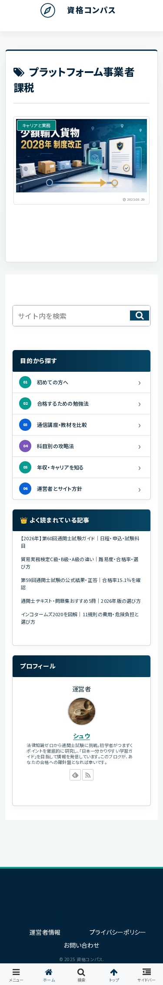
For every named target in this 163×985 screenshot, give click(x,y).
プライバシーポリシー (118, 932)
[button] (139, 316)
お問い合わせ (81, 945)
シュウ (81, 735)
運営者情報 (45, 932)
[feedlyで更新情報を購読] (75, 774)
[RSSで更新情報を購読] (87, 774)
